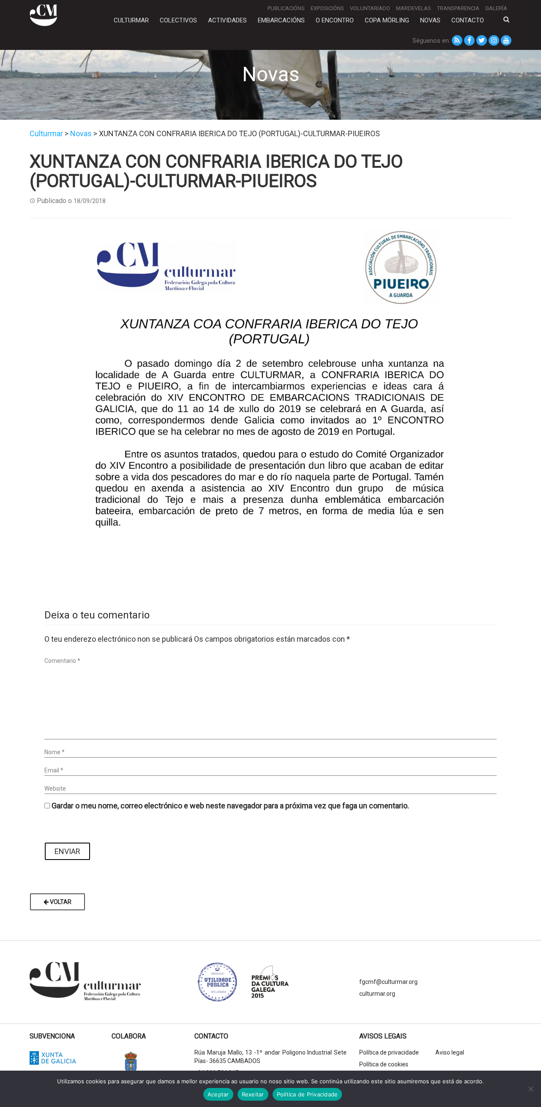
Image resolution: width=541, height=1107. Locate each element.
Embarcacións (281, 20)
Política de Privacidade (307, 1094)
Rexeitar (253, 1094)
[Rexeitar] (530, 1089)
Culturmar (131, 20)
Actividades (227, 20)
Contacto (467, 20)
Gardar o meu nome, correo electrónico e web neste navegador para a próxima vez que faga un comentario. (230, 805)
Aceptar (218, 1094)
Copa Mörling (387, 20)
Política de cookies (383, 1064)
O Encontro (335, 20)
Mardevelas (413, 8)
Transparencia (458, 8)
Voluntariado (370, 8)
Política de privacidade (389, 1052)
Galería (496, 8)
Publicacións (286, 8)
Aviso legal (449, 1052)
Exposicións (327, 8)
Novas (430, 20)
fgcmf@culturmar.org (388, 981)
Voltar (60, 901)
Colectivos (178, 20)
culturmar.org (377, 993)
